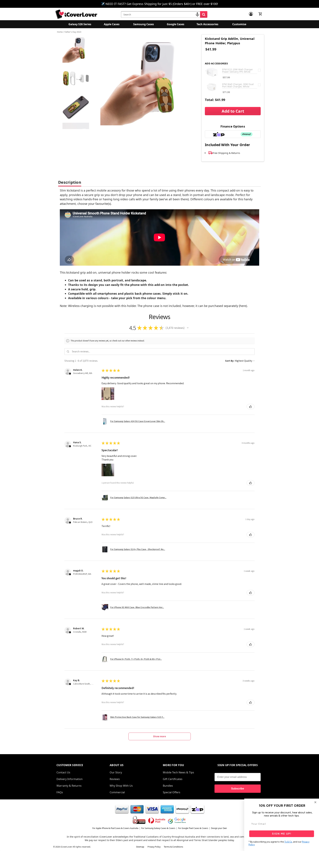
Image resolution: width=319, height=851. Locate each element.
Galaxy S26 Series (79, 24)
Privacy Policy (154, 846)
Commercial (117, 792)
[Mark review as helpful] (251, 406)
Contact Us (63, 772)
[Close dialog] (315, 802)
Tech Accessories (207, 24)
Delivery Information (69, 779)
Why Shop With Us (121, 785)
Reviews (115, 779)
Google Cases (175, 24)
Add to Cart (233, 111)
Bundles (168, 785)
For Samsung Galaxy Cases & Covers (158, 828)
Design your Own (219, 828)
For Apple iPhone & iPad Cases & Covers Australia (115, 828)
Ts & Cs (288, 841)
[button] (188, 328)
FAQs (59, 792)
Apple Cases (111, 24)
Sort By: (229, 360)
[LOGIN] (251, 14)
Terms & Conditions (173, 846)
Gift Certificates (172, 779)
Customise (239, 24)
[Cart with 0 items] (260, 14)
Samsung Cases (143, 24)
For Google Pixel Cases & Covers (193, 828)
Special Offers (171, 792)
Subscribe (237, 788)
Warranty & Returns (69, 785)
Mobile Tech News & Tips (178, 772)
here (243, 306)
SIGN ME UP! (281, 833)
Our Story (116, 772)
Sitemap (140, 846)
